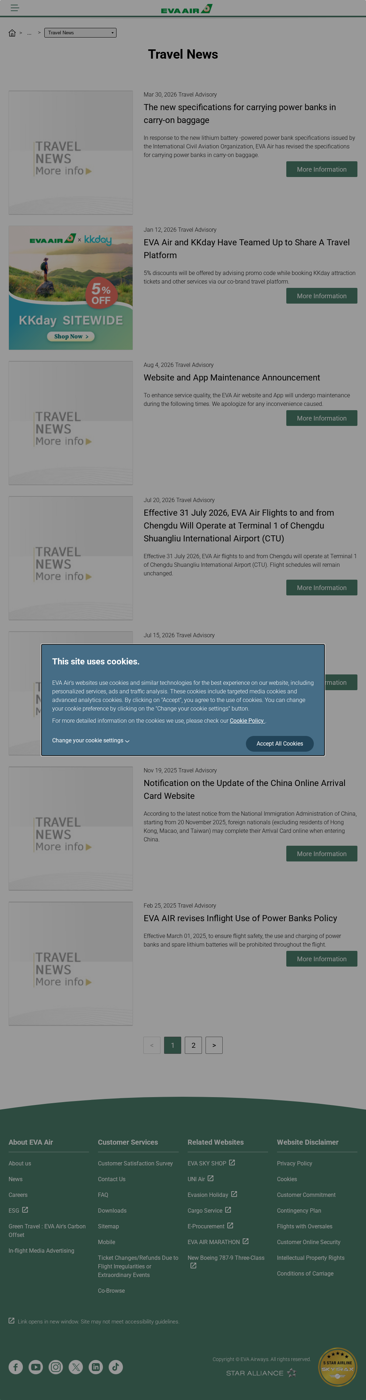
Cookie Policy (247, 720)
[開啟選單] (15, 8)
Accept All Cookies (280, 743)
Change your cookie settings (87, 740)
